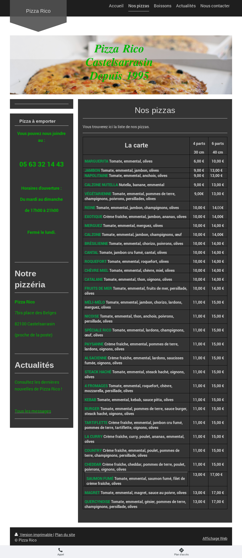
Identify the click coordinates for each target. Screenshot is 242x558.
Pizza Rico (38, 11)
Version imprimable (36, 534)
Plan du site (65, 534)
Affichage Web (215, 538)
